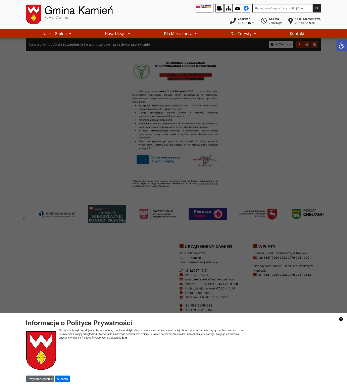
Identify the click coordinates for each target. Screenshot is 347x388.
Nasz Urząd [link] (115, 33)
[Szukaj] (316, 8)
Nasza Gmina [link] (54, 33)
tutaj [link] (125, 337)
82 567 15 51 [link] (246, 23)
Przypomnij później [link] (40, 379)
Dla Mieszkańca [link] (178, 33)
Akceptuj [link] (62, 379)
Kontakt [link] (297, 33)
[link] (342, 45)
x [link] (341, 319)
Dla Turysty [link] (241, 33)
